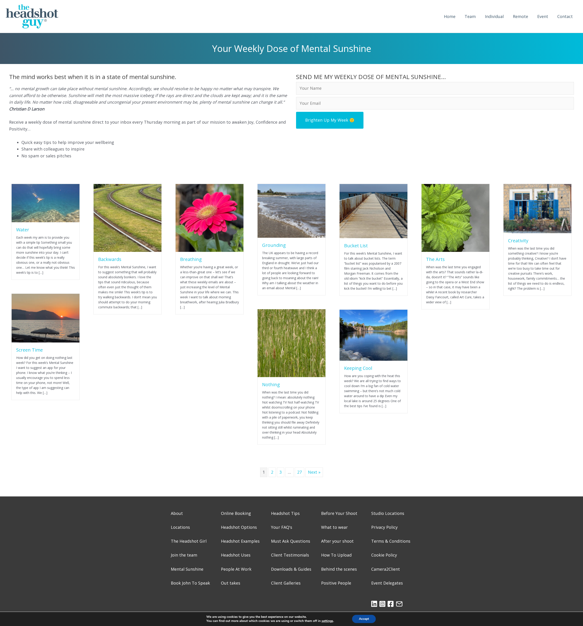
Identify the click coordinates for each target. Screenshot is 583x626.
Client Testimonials (290, 555)
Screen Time (29, 350)
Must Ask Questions (290, 541)
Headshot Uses (236, 555)
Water (22, 230)
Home (449, 16)
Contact (565, 16)
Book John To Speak (190, 583)
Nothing (271, 384)
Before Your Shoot (339, 513)
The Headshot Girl (189, 541)
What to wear (334, 527)
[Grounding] (291, 210)
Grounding (274, 245)
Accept (364, 619)
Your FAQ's (281, 527)
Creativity (518, 241)
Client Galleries (286, 583)
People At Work (236, 569)
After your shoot (337, 541)
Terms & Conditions (390, 541)
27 (299, 472)
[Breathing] (209, 217)
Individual (494, 16)
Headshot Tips (285, 513)
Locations (180, 527)
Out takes (230, 583)
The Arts (435, 259)
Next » (314, 472)
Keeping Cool (358, 368)
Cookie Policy (384, 555)
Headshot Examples (240, 541)
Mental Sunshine (187, 569)
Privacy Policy (384, 527)
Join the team (184, 555)
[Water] (45, 202)
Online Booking (236, 513)
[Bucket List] (373, 210)
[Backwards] (127, 217)
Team (470, 16)
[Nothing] (291, 342)
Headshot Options (239, 527)
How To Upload (336, 555)
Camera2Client (385, 569)
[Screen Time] (45, 317)
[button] (329, 120)
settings (327, 621)
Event (542, 16)
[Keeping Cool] (373, 334)
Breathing (191, 259)
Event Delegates (387, 583)
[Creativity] (537, 208)
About (177, 513)
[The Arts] (455, 217)
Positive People (336, 583)
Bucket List (356, 246)
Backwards (109, 259)
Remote (520, 16)
